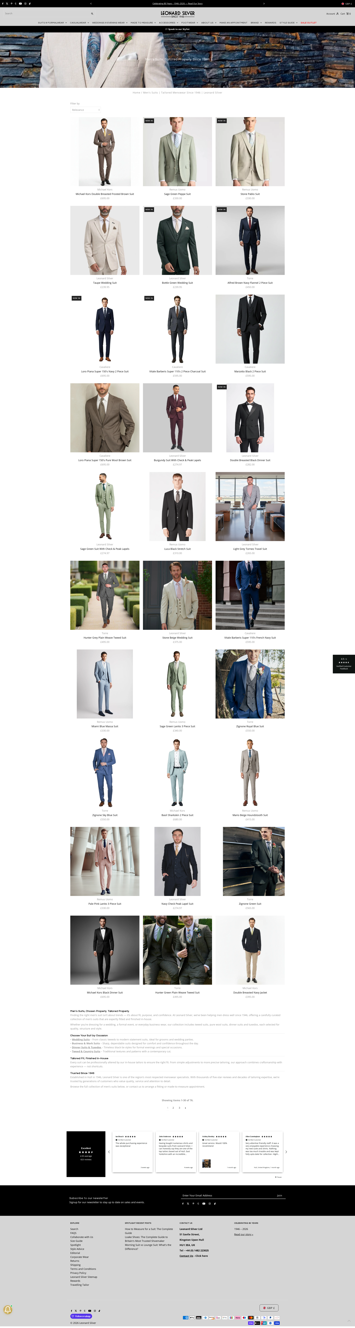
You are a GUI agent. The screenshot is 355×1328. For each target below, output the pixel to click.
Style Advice (77, 1249)
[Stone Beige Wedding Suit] (177, 595)
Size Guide (76, 1241)
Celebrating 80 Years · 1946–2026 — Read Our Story (178, 3)
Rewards (75, 1280)
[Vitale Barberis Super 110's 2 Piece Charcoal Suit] (177, 329)
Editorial (75, 1253)
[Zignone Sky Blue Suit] (105, 772)
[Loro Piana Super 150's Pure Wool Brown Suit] (105, 417)
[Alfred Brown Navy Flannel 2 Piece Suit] (250, 240)
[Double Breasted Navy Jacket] (250, 950)
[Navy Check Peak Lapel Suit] (177, 861)
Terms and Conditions (83, 1269)
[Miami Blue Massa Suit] (105, 684)
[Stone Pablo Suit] (250, 151)
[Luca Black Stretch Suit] (177, 506)
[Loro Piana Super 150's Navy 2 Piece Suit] (105, 329)
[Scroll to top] (349, 1321)
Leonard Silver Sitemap (83, 1277)
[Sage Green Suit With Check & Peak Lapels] (105, 506)
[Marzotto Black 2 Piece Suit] (250, 329)
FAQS (73, 1233)
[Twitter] (6, 4)
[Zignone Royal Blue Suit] (250, 684)
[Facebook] (2, 4)
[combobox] (46, 13)
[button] (177, 29)
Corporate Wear (79, 1257)
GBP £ (348, 3)
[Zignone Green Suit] (250, 861)
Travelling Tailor (79, 1284)
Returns (74, 1260)
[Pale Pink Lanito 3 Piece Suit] (105, 861)
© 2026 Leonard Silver (83, 1323)
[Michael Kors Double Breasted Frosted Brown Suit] (105, 151)
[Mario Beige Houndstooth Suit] (250, 772)
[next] (185, 1108)
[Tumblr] (15, 4)
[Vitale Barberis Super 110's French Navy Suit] (250, 595)
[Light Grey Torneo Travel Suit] (250, 506)
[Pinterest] (11, 4)
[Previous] (91, 4)
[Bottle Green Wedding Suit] (177, 240)
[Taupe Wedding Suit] (105, 240)
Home (136, 92)
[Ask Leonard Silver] (7, 1309)
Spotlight (75, 1245)
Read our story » (243, 1234)
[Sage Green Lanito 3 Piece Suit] (177, 684)
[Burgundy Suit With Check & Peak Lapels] (177, 417)
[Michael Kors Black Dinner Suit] (105, 950)
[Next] (264, 4)
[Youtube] (20, 4)
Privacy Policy (78, 1273)
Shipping (75, 1264)
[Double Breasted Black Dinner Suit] (250, 417)
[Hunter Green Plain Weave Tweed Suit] (177, 950)
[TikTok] (29, 4)
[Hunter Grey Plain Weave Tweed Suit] (105, 595)
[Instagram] (25, 4)
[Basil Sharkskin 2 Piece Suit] (177, 772)
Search (74, 1229)
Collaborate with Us (81, 1237)
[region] (197, 1152)
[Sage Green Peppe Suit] (177, 151)
